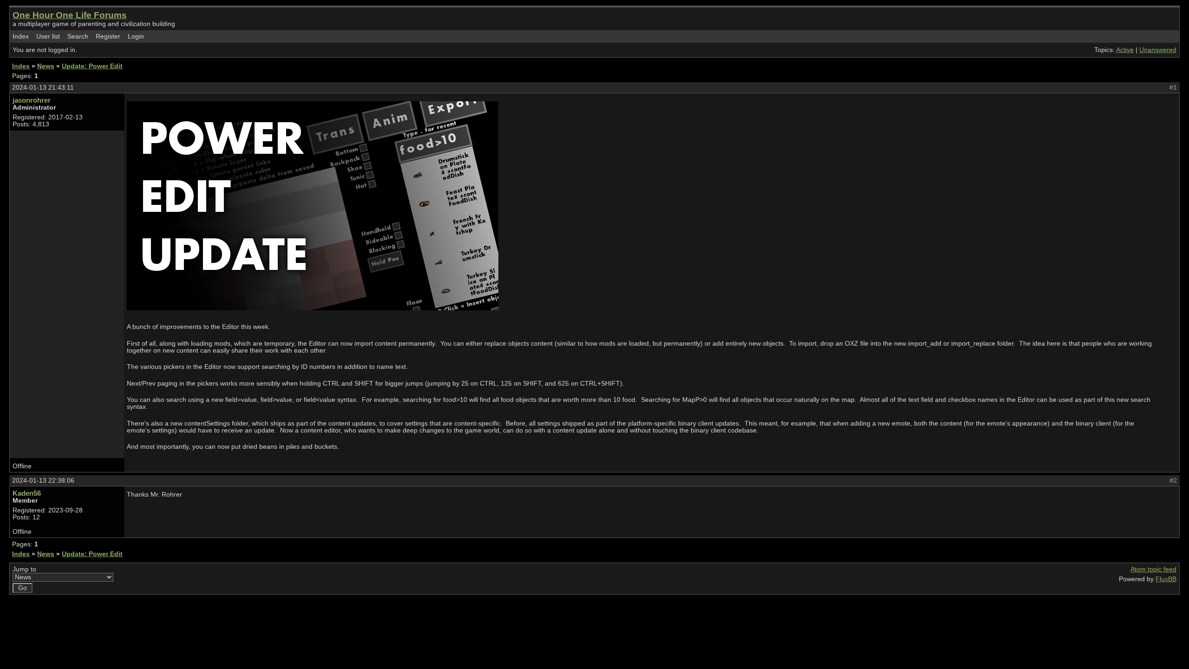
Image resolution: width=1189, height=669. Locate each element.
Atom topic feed (1153, 569)
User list (48, 36)
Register (108, 36)
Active (1125, 49)
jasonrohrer (32, 100)
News (45, 66)
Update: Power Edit (92, 66)
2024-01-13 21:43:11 (43, 87)
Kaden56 (27, 493)
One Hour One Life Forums (70, 15)
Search (77, 36)
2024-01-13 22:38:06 (43, 480)
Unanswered (1157, 49)
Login (136, 36)
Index (21, 36)
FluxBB (1166, 579)
